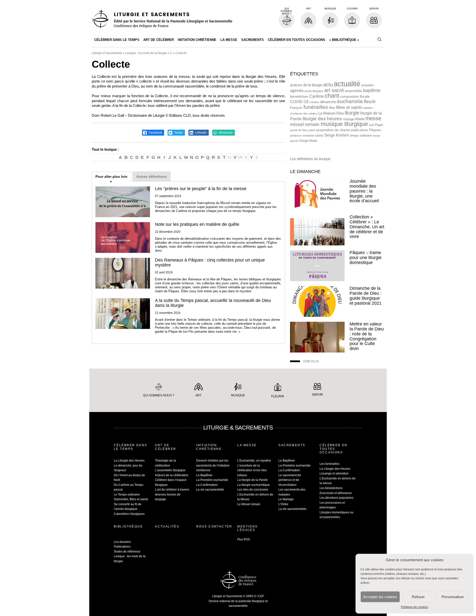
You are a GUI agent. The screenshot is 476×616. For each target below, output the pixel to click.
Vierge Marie (308, 141)
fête (332, 108)
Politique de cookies (414, 607)
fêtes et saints (349, 107)
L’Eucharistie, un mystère (254, 460)
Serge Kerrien (336, 135)
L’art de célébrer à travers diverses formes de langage (172, 494)
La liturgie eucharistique (253, 485)
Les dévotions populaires (337, 497)
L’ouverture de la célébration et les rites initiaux (252, 470)
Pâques (375, 130)
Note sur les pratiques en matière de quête (197, 224)
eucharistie (350, 101)
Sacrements (252, 40)
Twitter (178, 132)
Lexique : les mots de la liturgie (146, 53)
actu (328, 84)
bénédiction (299, 96)
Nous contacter (214, 526)
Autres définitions (151, 176)
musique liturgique (344, 124)
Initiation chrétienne (197, 40)
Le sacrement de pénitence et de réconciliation (289, 480)
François (296, 108)
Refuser (418, 597)
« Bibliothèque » (344, 40)
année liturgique (313, 90)
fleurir (370, 101)
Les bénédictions (331, 488)
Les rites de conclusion (252, 489)
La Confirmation (207, 485)
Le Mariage (286, 499)
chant (332, 95)
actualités (367, 85)
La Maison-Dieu (331, 113)
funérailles (315, 107)
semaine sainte (313, 135)
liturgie (352, 113)
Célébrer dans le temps (116, 40)
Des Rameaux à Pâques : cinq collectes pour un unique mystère (210, 262)
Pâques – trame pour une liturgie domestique (366, 257)
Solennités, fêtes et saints (131, 499)
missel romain (305, 124)
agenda (296, 90)
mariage (348, 119)
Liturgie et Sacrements (107, 53)
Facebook (155, 132)
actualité (347, 84)
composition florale (355, 96)
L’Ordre (283, 504)
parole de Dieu (298, 130)
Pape (379, 125)
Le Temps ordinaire (127, 494)
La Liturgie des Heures (129, 460)
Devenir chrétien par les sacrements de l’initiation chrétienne (213, 465)
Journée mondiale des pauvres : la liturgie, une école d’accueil (364, 191)
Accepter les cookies (380, 597)
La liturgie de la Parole (252, 480)
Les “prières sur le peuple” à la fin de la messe (200, 188)
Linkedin (200, 132)
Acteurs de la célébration (171, 475)
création (314, 102)
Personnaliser (453, 597)
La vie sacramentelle (210, 489)
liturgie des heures (322, 118)
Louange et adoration (334, 473)
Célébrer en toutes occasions (296, 40)
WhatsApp (225, 132)
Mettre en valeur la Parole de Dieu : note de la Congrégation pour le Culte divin (367, 336)
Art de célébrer (158, 40)
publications (359, 130)
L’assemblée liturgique (170, 470)
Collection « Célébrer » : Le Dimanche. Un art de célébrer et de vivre (367, 226)
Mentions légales (247, 528)
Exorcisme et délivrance (336, 493)
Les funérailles (329, 464)
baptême (371, 90)
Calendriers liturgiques (129, 514)
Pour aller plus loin (111, 176)
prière (311, 130)
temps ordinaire (361, 135)
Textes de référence (127, 551)
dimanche (328, 102)
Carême (316, 96)
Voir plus (311, 361)
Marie (359, 119)
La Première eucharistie (212, 480)
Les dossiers (122, 542)
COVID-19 (299, 102)
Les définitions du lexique (310, 159)
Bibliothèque (128, 526)
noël (371, 124)
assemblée (353, 91)
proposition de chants (333, 130)
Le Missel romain (248, 504)
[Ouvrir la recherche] (379, 39)
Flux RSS (243, 539)
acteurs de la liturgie (306, 85)
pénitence (296, 135)
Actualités (167, 526)
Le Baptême (204, 475)
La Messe (228, 40)
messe (373, 118)
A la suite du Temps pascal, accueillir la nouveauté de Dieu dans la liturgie (213, 303)
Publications (122, 546)
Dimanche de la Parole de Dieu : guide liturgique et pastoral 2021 (366, 295)
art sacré (334, 90)
